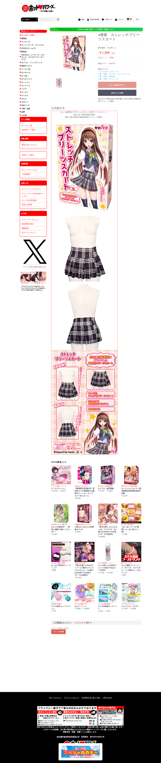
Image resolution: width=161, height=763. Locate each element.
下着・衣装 (25, 109)
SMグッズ (25, 105)
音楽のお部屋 (27, 205)
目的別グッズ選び (29, 130)
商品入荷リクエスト (29, 145)
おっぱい (24, 76)
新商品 (24, 38)
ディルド (24, 95)
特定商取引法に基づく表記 (91, 698)
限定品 (24, 52)
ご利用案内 (26, 174)
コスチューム (114, 74)
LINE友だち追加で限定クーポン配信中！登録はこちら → (96, 29)
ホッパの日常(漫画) (29, 200)
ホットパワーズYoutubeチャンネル (33, 194)
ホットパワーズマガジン (31, 189)
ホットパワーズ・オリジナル (32, 45)
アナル (24, 99)
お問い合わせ (107, 698)
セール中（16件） (28, 35)
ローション (25, 82)
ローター (24, 92)
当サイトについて (29, 233)
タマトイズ (113, 72)
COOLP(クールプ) (28, 48)
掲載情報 (25, 228)
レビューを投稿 (58, 631)
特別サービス (26, 66)
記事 (23, 112)
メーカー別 (25, 69)
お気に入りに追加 (117, 93)
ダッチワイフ (26, 79)
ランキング (25, 42)
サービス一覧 (27, 125)
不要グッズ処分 (28, 155)
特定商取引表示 (28, 224)
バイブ (24, 89)
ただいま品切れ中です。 (117, 85)
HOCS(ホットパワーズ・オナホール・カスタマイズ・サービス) (32, 57)
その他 (24, 115)
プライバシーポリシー (30, 220)
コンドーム (25, 86)
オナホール (25, 72)
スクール (126, 74)
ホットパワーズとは (29, 170)
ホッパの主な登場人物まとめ (34, 267)
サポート (24, 102)
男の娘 (112, 76)
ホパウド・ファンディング (31, 63)
